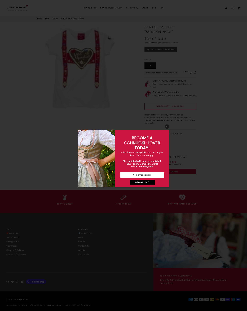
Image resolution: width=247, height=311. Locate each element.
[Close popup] (167, 126)
